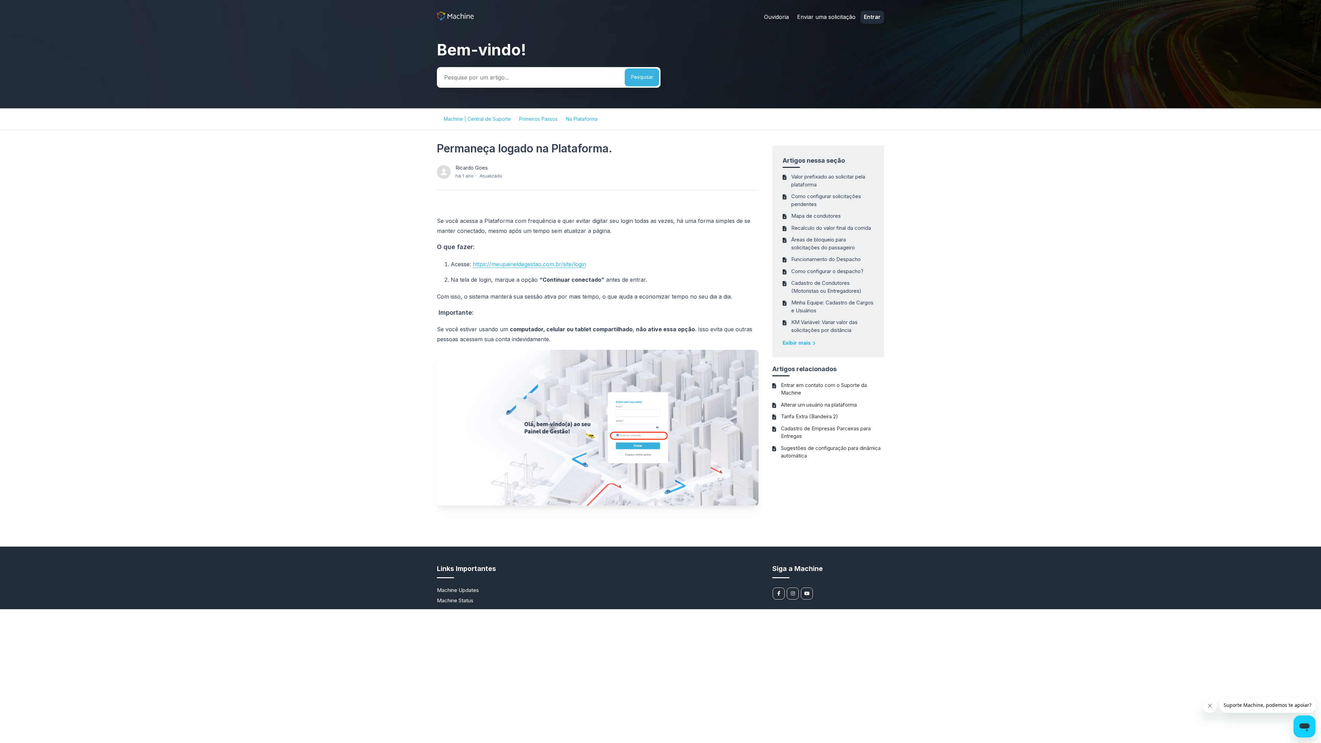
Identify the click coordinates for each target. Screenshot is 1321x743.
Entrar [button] (872, 16)
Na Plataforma (582, 119)
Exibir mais (797, 343)
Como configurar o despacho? (827, 271)
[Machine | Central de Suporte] (455, 18)
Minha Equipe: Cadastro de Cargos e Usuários (832, 306)
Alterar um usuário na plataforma (819, 404)
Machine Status (455, 600)
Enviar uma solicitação (826, 16)
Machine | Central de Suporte (477, 119)
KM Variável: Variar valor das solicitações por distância (824, 326)
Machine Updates (458, 590)
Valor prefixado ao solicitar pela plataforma (828, 180)
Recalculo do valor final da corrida (831, 228)
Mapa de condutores (816, 216)
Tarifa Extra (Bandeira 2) (809, 416)
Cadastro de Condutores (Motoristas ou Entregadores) (826, 287)
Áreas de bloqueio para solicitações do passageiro (823, 243)
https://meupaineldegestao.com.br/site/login (529, 264)
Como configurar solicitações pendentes (826, 200)
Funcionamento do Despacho (826, 259)
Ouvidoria (776, 16)
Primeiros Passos (538, 119)
